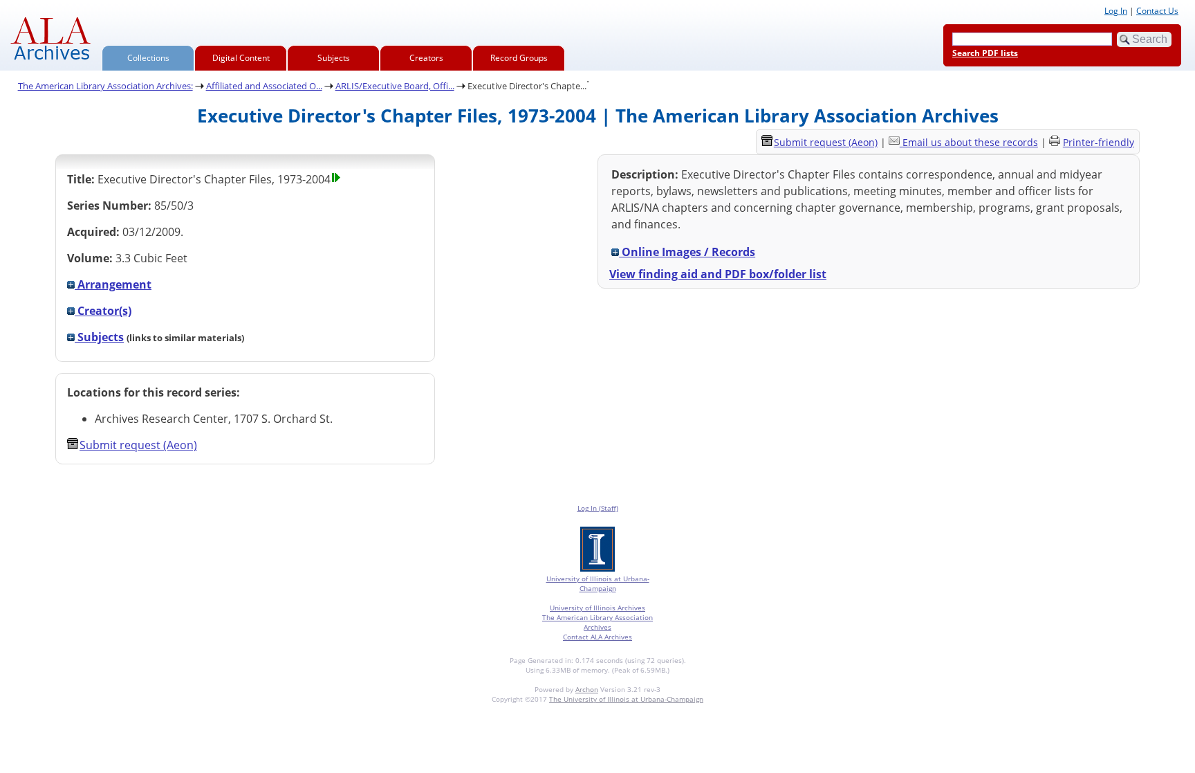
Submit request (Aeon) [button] (138, 445)
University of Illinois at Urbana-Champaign (597, 583)
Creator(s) (103, 310)
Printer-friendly (1098, 142)
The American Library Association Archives (597, 622)
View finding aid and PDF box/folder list (717, 274)
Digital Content (241, 58)
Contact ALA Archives (597, 637)
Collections (148, 58)
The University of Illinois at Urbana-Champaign (626, 699)
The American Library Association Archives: (105, 86)
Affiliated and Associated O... (264, 86)
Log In (1115, 11)
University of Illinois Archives (597, 607)
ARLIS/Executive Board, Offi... (394, 86)
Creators (426, 58)
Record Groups (519, 58)
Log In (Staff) (597, 508)
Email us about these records (970, 142)
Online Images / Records (687, 252)
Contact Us (1157, 11)
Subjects (333, 58)
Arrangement (113, 284)
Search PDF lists (985, 53)
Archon (586, 689)
